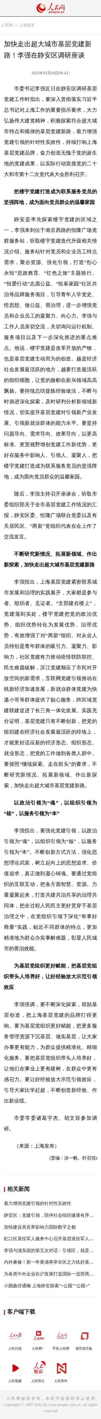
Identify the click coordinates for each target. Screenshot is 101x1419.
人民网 (7, 25)
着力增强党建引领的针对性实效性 (37, 1203)
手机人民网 (60, 1348)
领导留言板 (83, 1348)
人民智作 (61, 1381)
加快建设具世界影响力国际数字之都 (40, 1227)
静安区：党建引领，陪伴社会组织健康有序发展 (51, 1215)
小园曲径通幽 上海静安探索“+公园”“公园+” (47, 1285)
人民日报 (15, 1348)
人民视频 (15, 1381)
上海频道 (27, 25)
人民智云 (38, 1381)
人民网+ (38, 1348)
